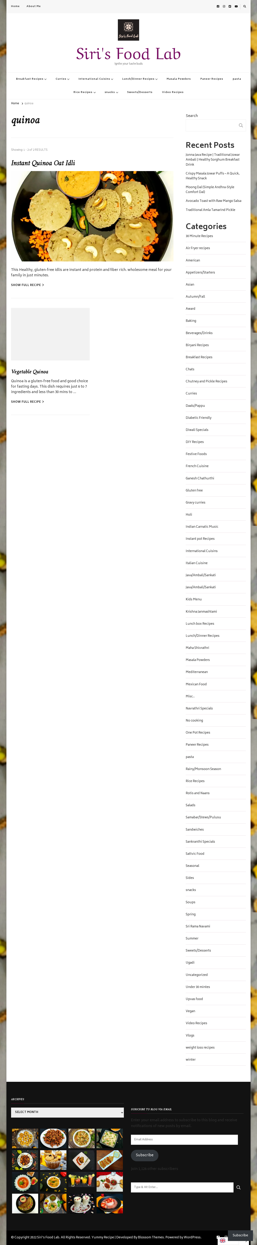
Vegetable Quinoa (29, 372)
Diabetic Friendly (198, 418)
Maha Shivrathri (197, 648)
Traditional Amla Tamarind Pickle (210, 210)
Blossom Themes (151, 1237)
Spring (191, 914)
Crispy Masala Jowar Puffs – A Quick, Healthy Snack (213, 176)
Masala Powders (179, 79)
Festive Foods (196, 454)
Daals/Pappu (195, 406)
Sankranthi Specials (200, 842)
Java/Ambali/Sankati (201, 575)
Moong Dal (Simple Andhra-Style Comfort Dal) (210, 190)
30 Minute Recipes (199, 236)
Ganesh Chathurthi (200, 478)
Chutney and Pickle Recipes (206, 381)
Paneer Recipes (211, 79)
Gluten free (194, 490)
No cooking (194, 721)
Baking (191, 321)
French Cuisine (197, 466)
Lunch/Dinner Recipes (138, 79)
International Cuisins (94, 79)
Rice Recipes (82, 92)
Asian (190, 285)
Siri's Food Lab (128, 51)
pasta (237, 79)
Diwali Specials (197, 430)
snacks (110, 92)
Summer (192, 938)
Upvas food (194, 999)
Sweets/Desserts (139, 92)
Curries (61, 79)
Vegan (190, 1011)
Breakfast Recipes (29, 79)
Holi (189, 515)
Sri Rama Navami (198, 926)
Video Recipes (173, 92)
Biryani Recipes (197, 345)
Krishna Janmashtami (201, 612)
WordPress (192, 1237)
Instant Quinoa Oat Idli (43, 163)
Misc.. (190, 696)
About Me (34, 6)
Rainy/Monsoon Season (203, 769)
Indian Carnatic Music (202, 527)
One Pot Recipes (198, 733)
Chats (190, 369)
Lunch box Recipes (200, 624)
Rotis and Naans (198, 793)
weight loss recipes (200, 1048)
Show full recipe (26, 285)
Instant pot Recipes (200, 539)
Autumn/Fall (195, 297)
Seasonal (192, 866)
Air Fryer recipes (198, 248)
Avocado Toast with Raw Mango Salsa (213, 201)
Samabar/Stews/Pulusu (203, 817)
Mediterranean (197, 672)
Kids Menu (194, 599)
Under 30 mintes (198, 987)
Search (192, 116)
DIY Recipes (195, 442)
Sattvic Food (195, 854)
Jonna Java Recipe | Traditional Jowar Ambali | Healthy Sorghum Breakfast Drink (213, 160)
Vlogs (190, 1035)
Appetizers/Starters (200, 272)
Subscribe (144, 1155)
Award (190, 309)
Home (15, 6)
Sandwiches (195, 830)
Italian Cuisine (197, 563)
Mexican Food (196, 684)
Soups (190, 902)
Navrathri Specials (199, 708)
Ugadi (190, 963)
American (193, 260)
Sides (190, 878)
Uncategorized (197, 975)
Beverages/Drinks (199, 333)
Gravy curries (195, 503)
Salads (190, 805)
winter (191, 1060)
